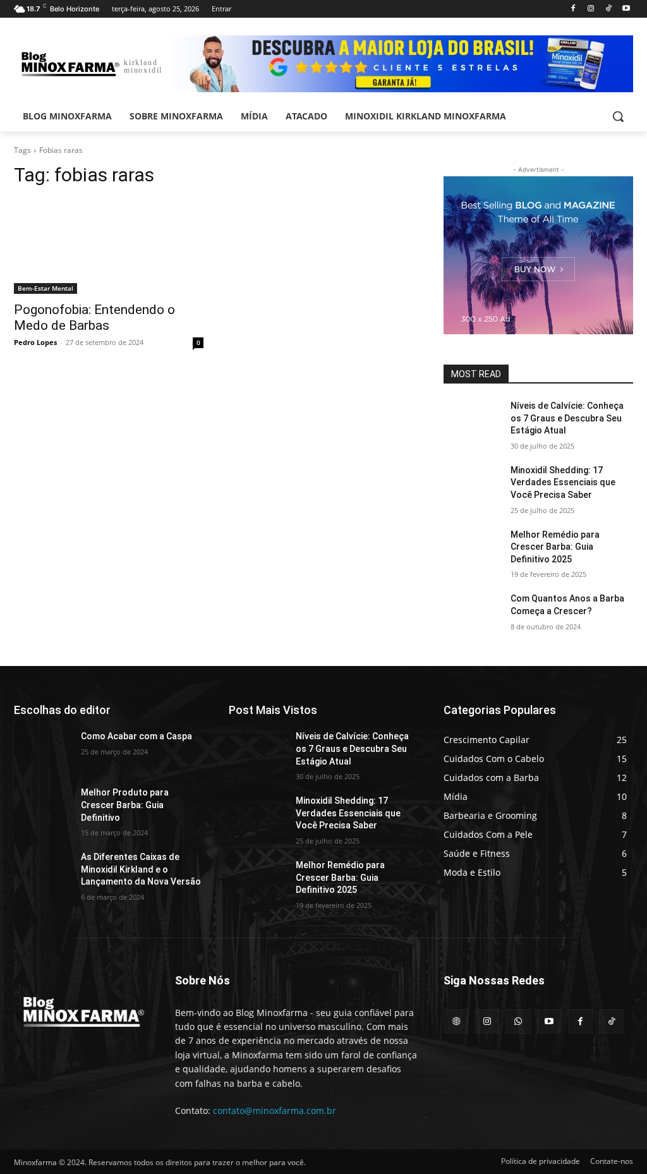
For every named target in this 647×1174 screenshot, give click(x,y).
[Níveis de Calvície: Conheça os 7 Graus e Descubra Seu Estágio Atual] (472, 420)
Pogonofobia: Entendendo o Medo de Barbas (94, 317)
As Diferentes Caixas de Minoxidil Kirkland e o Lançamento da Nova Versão (141, 869)
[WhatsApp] (517, 1021)
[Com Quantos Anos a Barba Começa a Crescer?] (472, 612)
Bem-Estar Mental (45, 288)
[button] (618, 116)
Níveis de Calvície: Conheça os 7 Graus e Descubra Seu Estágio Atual (567, 418)
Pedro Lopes (35, 342)
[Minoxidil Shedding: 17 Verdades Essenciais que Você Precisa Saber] (472, 484)
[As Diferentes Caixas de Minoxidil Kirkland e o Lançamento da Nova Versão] (42, 871)
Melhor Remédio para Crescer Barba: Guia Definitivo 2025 (555, 547)
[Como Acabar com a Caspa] (42, 750)
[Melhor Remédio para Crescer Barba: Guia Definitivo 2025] (472, 549)
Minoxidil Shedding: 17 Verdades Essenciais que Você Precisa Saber (563, 482)
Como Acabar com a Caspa (136, 736)
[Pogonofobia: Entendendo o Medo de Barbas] (108, 246)
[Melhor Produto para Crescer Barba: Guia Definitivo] (42, 806)
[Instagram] (591, 9)
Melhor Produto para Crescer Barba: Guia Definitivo (125, 804)
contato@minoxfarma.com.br (274, 1110)
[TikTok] (608, 9)
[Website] (456, 1021)
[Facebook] (573, 9)
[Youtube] (626, 9)
